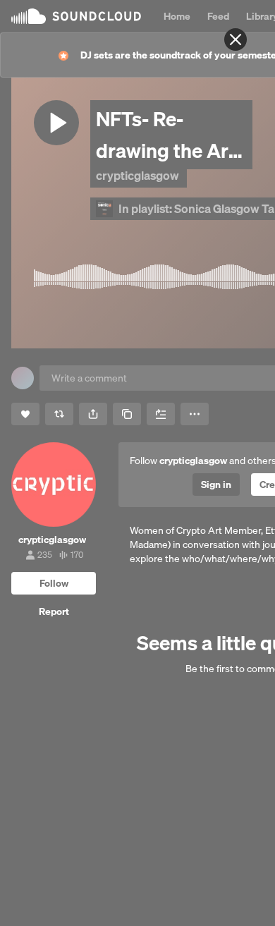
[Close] (235, 39)
